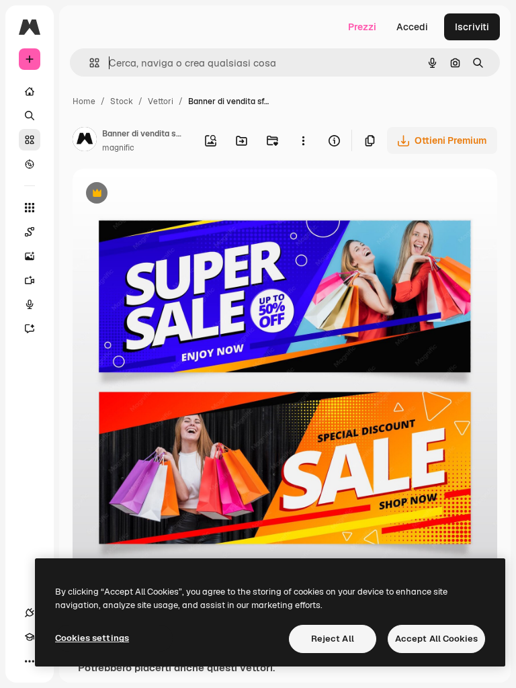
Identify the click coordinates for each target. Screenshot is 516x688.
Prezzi (362, 27)
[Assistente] (29, 328)
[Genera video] (29, 280)
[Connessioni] (29, 613)
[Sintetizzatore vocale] (29, 304)
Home (84, 101)
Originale (161, 194)
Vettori (160, 101)
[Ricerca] (29, 115)
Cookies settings (92, 638)
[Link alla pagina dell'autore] (85, 141)
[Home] (29, 91)
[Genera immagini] (29, 256)
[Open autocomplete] (89, 63)
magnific (118, 147)
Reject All (332, 638)
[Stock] (29, 139)
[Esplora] (29, 164)
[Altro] (29, 661)
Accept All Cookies (436, 638)
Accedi (412, 27)
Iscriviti (472, 27)
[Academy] (29, 637)
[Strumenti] (29, 207)
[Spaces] (29, 232)
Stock (121, 101)
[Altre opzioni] (303, 140)
